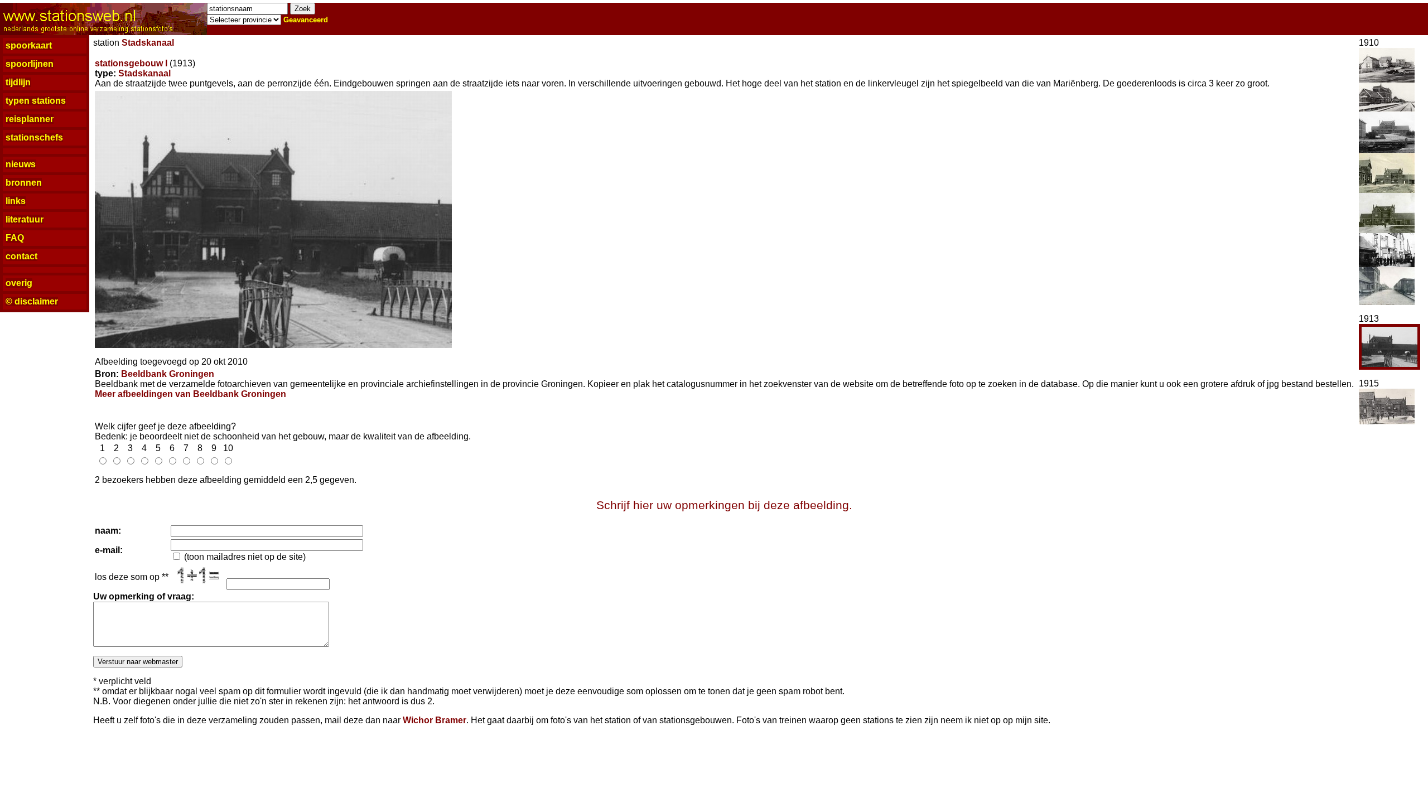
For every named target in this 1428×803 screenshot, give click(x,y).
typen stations (36, 100)
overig (19, 283)
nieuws (21, 164)
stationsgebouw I (131, 63)
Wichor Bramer (434, 720)
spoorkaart (29, 45)
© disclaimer (32, 301)
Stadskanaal (148, 42)
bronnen (24, 182)
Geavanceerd (305, 20)
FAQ (15, 238)
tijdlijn (18, 82)
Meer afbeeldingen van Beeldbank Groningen (190, 394)
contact (21, 256)
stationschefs (34, 137)
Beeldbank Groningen (167, 374)
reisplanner (30, 119)
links (16, 201)
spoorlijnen (30, 64)
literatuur (25, 219)
